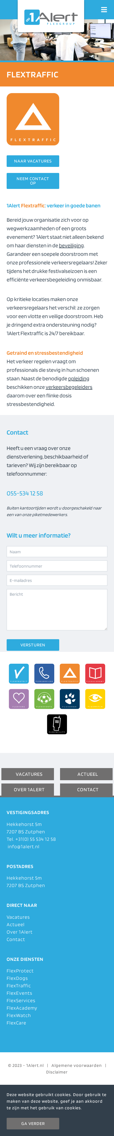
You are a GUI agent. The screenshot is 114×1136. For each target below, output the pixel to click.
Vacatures (18, 917)
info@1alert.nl (23, 846)
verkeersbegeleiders (69, 387)
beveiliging (71, 245)
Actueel (16, 924)
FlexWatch (19, 1015)
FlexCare (16, 1023)
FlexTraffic (19, 985)
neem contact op (33, 181)
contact (88, 789)
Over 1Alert (20, 932)
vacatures (29, 774)
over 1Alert (29, 789)
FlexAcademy (22, 1008)
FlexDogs (17, 978)
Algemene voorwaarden (76, 1065)
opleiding (78, 378)
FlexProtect (20, 971)
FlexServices (21, 1000)
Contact (16, 939)
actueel (87, 774)
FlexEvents (19, 993)
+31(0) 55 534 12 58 (35, 839)
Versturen (32, 644)
